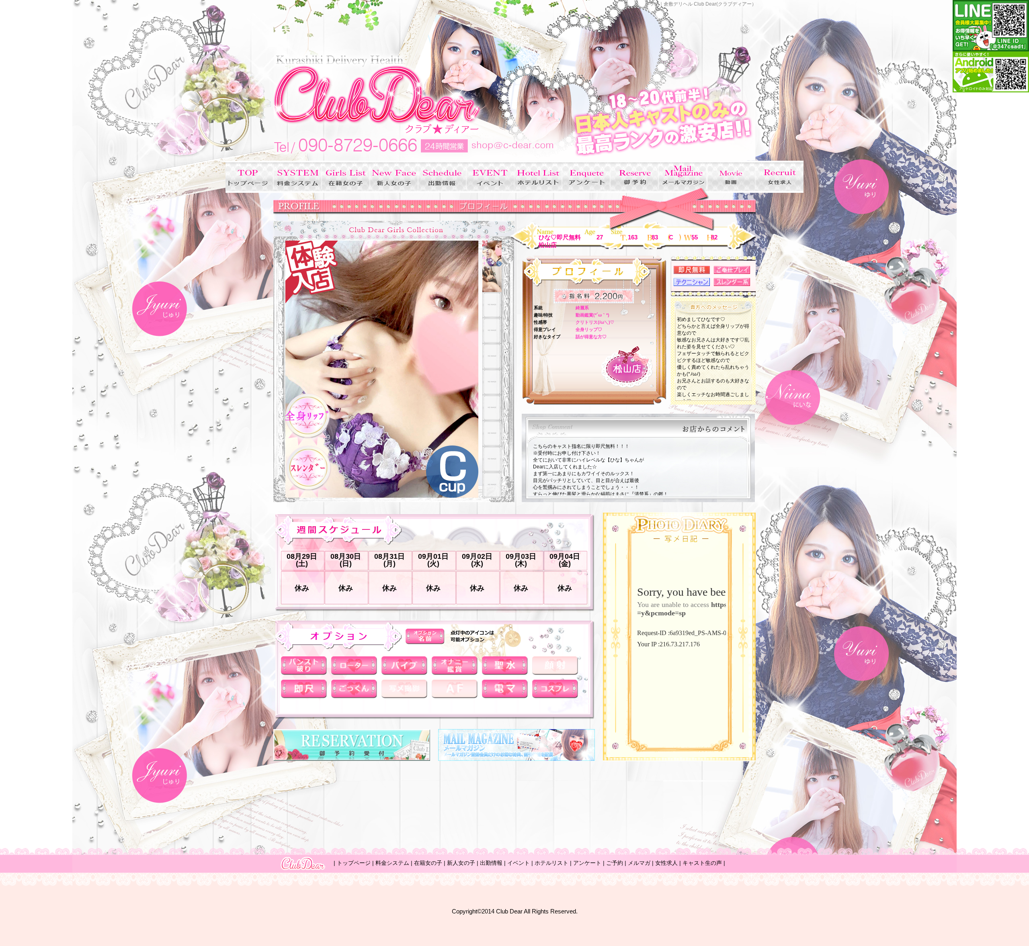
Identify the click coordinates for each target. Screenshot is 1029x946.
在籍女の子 (428, 863)
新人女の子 (461, 863)
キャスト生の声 (702, 863)
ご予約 (614, 863)
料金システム (392, 863)
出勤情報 (491, 863)
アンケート (587, 863)
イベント (518, 863)
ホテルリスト (551, 863)
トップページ (354, 863)
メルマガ (639, 863)
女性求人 (666, 863)
